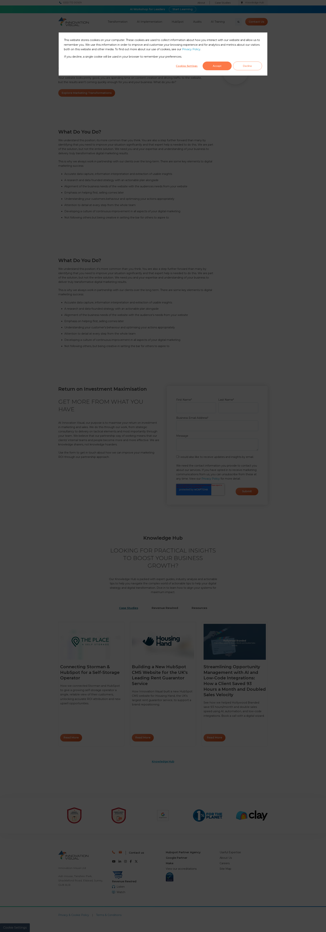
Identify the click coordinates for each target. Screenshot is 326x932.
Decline (247, 66)
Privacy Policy (191, 49)
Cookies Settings (187, 66)
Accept (217, 66)
